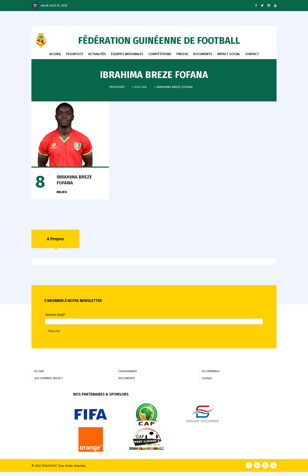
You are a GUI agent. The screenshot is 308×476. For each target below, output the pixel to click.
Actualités (97, 54)
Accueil (55, 54)
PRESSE (182, 54)
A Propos (55, 238)
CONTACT (252, 54)
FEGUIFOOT (74, 54)
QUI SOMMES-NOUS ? (48, 378)
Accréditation (210, 371)
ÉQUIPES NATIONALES (127, 54)
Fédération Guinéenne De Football (159, 40)
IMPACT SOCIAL (228, 54)
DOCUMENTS (202, 54)
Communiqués (127, 371)
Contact (207, 378)
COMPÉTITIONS (159, 54)
